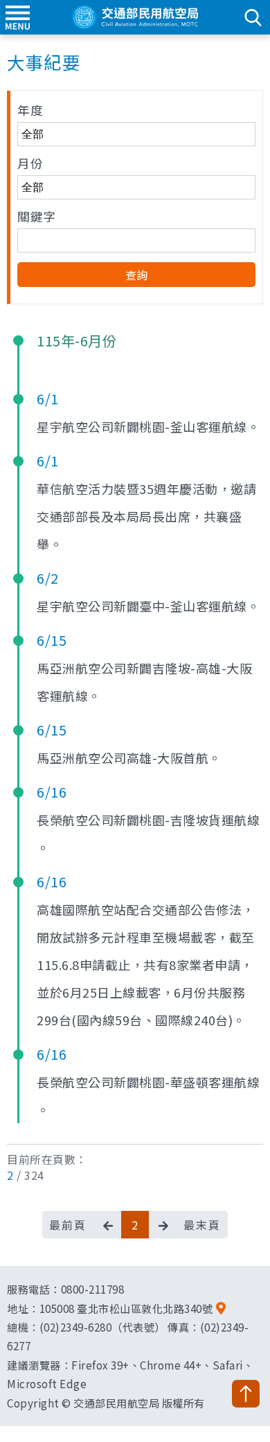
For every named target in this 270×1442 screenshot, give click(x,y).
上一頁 (107, 1224)
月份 (30, 163)
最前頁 (68, 1224)
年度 (30, 110)
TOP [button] (246, 1394)
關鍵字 (36, 216)
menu (17, 17)
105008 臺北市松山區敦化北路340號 (126, 1308)
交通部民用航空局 (135, 17)
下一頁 (163, 1224)
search (252, 17)
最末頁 (202, 1224)
